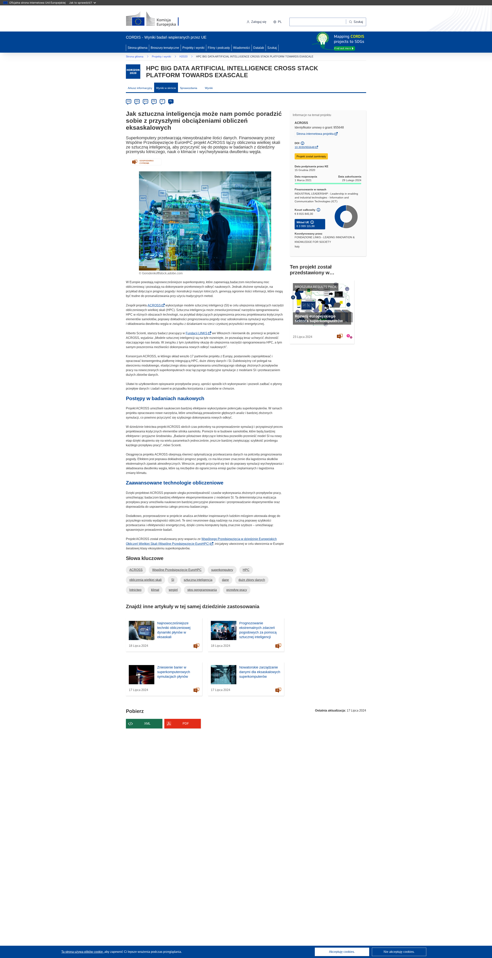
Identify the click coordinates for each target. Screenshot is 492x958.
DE (128, 101)
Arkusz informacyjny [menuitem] (140, 88)
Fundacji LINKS (198, 333)
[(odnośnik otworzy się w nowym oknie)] (157, 19)
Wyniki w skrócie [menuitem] (166, 88)
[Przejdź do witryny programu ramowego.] (133, 71)
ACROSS (155, 305)
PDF (186, 723)
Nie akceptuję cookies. (399, 951)
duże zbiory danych (252, 579)
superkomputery (222, 569)
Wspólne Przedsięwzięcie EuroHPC (177, 569)
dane (225, 579)
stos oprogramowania (202, 589)
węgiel (173, 589)
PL (171, 101)
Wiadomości (241, 47)
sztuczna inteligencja (198, 579)
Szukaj (272, 47)
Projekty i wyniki (193, 47)
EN (137, 101)
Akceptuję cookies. (342, 951)
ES (145, 101)
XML (147, 723)
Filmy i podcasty (219, 47)
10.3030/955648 (305, 147)
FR (153, 101)
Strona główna (137, 47)
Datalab (258, 47)
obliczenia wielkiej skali (145, 579)
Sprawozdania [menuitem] (188, 88)
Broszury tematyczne (165, 47)
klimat (155, 589)
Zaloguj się (258, 21)
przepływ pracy (236, 589)
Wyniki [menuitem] (209, 88)
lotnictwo (135, 589)
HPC (246, 569)
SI (172, 579)
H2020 (184, 56)
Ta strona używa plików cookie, (82, 951)
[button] (277, 22)
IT (162, 101)
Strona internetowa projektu (315, 134)
